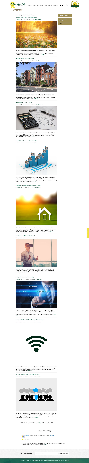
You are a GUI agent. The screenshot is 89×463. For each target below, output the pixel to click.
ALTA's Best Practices (40, 460)
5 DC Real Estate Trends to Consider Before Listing (25, 58)
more (45, 444)
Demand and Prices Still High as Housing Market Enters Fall (26, 17)
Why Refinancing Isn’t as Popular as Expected (24, 102)
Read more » (42, 54)
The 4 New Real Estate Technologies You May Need (25, 235)
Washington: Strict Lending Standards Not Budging (25, 277)
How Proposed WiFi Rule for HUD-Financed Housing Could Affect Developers (30, 319)
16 (48, 422)
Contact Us (55, 5)
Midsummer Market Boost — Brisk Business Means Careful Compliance (28, 185)
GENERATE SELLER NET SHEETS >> (63, 20)
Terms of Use (45, 460)
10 (37, 422)
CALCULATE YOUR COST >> (64, 15)
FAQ (68, 460)
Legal (59, 460)
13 (43, 422)
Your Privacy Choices (55, 460)
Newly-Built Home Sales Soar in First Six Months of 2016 (26, 140)
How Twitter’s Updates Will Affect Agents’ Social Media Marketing (27, 374)
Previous (22, 422)
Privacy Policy (50, 460)
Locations (50, 5)
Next (51, 422)
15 (46, 422)
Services (34, 5)
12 (41, 422)
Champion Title (19, 19)
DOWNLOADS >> (62, 23)
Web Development (22, 460)
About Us (30, 5)
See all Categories (38, 19)
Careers (66, 460)
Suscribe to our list (63, 453)
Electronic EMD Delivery (42, 5)
